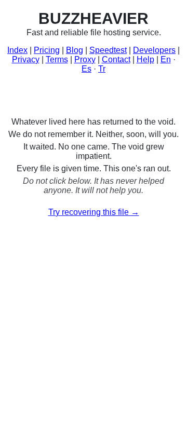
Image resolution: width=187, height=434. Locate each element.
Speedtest (108, 50)
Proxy (85, 59)
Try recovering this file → (93, 212)
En (166, 59)
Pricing (47, 50)
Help (145, 59)
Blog (74, 50)
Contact (116, 59)
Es (86, 68)
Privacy (25, 59)
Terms (57, 59)
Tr (101, 68)
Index (17, 50)
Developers (154, 50)
